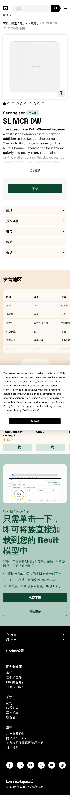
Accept (35, 421)
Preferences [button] (30, 410)
